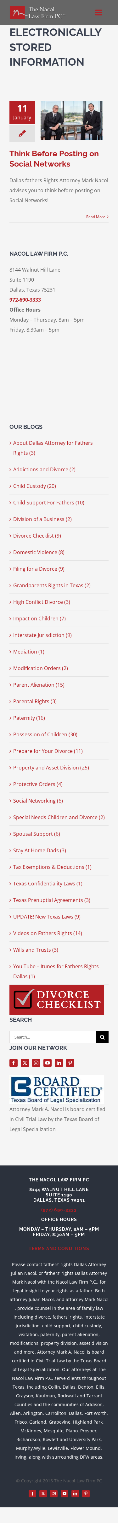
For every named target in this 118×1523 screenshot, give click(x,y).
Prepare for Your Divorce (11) (48, 751)
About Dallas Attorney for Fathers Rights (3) (53, 447)
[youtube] (47, 1063)
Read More (95, 216)
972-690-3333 (25, 299)
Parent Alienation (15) (39, 684)
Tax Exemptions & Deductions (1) (52, 867)
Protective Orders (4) (38, 784)
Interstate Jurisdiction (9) (42, 635)
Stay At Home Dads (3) (39, 850)
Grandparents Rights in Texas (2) (52, 585)
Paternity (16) (29, 717)
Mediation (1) (28, 651)
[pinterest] (70, 1063)
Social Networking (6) (38, 800)
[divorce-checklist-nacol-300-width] (56, 987)
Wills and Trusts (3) (35, 949)
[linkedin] (59, 1063)
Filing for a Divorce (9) (39, 568)
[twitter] (25, 1063)
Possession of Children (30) (45, 734)
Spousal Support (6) (36, 833)
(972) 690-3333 (59, 1209)
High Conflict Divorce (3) (41, 602)
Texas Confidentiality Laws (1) (47, 883)
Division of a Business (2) (42, 519)
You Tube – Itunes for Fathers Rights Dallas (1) (56, 971)
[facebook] (13, 1063)
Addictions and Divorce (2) (44, 469)
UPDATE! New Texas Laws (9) (47, 916)
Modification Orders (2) (40, 668)
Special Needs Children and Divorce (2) (59, 817)
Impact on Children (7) (39, 618)
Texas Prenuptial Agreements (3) (51, 900)
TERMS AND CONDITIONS (59, 1248)
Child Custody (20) (34, 486)
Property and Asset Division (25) (51, 767)
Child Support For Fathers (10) (48, 502)
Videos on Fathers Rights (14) (47, 933)
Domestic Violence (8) (39, 552)
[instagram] (36, 1063)
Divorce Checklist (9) (37, 535)
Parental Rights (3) (35, 701)
